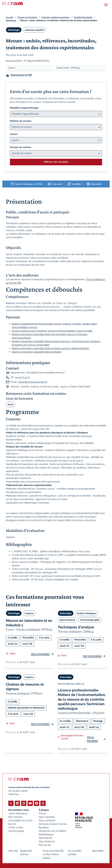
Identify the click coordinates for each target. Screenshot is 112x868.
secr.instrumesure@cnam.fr (32, 382)
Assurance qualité (34, 29)
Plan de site (45, 845)
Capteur (29, 613)
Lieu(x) (14, 134)
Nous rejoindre (47, 817)
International (45, 838)
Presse (42, 813)
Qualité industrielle (83, 17)
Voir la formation (40, 654)
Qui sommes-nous (18, 810)
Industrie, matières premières (55, 17)
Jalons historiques (18, 813)
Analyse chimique (86, 613)
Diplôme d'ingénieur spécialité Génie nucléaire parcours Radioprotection (50, 348)
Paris (10, 404)
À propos (44, 810)
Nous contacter (47, 820)
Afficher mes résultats (56, 161)
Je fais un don (15, 827)
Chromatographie (90, 619)
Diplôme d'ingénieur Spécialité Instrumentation (37, 351)
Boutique (44, 827)
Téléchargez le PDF (21, 75)
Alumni (12, 824)
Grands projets (16, 831)
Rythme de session (20, 121)
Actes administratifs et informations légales (53, 854)
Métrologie (11, 20)
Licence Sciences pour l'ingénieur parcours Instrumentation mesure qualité (52, 330)
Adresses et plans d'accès (53, 824)
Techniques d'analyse (76, 627)
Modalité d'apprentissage (24, 107)
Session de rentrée (20, 147)
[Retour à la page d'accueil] (12, 3)
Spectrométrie (67, 619)
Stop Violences (47, 841)
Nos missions (15, 817)
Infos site (13, 850)
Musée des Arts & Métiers (52, 831)
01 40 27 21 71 (22, 377)
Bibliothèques (46, 834)
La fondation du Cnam (20, 820)
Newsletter (98, 850)
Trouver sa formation (27, 17)
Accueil (9, 17)
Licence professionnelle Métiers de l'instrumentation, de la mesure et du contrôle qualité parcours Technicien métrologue (82, 699)
